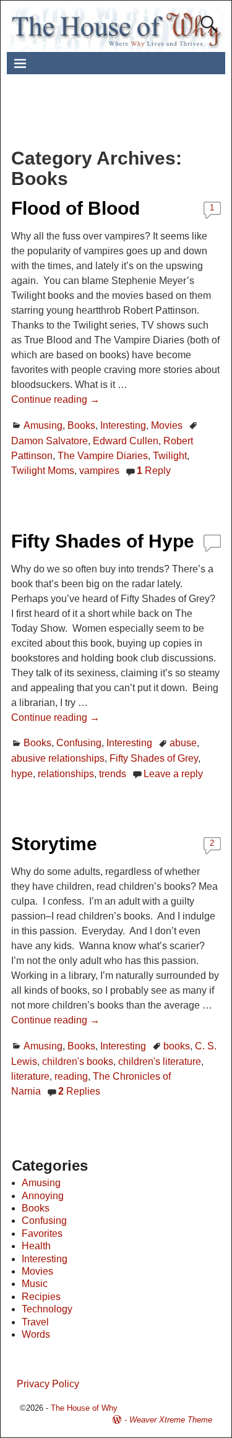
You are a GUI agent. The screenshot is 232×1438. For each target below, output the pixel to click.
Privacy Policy (48, 1384)
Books (81, 425)
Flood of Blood (75, 208)
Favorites (42, 1233)
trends (112, 774)
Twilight (170, 455)
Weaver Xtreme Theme (170, 1419)
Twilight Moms (42, 470)
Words (36, 1334)
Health (36, 1246)
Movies (167, 425)
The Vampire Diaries (103, 455)
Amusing (43, 425)
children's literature (159, 1061)
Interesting (123, 425)
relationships (66, 774)
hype (22, 774)
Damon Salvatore (49, 441)
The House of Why (84, 1408)
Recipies (41, 1296)
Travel (35, 1322)
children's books (77, 1061)
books (176, 1046)
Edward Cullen (125, 441)
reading (71, 1076)
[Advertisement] (124, 118)
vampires (99, 470)
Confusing (78, 743)
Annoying (43, 1195)
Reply (154, 470)
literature (30, 1076)
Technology (47, 1309)
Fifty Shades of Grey (154, 758)
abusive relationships (58, 758)
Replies (79, 1091)
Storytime (54, 843)
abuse (183, 743)
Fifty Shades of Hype (102, 541)
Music (35, 1283)
